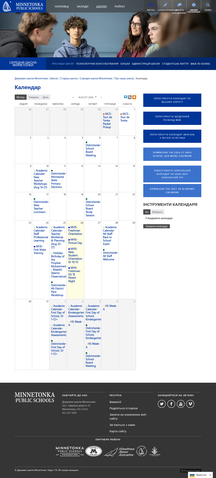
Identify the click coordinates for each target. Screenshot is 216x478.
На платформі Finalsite (190, 470)
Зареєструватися (165, 10)
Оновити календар (156, 226)
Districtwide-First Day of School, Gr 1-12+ (58, 349)
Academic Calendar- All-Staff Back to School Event (110, 235)
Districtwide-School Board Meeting (93, 150)
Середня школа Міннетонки (23, 63)
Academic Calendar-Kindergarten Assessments (59, 330)
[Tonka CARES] (154, 458)
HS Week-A (75, 323)
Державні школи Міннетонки (19, 2)
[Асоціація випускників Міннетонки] (119, 458)
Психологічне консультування (97, 63)
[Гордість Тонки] (94, 458)
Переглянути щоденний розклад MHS (172, 118)
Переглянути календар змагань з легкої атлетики (172, 136)
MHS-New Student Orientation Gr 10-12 (75, 255)
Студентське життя (175, 63)
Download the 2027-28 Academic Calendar (172, 190)
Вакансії (115, 402)
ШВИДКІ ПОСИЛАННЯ (193, 11)
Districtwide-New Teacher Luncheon (41, 207)
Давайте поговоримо (179, 11)
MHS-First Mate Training (40, 249)
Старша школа (68, 78)
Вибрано (157, 212)
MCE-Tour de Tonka (124, 117)
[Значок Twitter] (162, 404)
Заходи (82, 6)
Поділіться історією (124, 408)
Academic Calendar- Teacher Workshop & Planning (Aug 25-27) (58, 237)
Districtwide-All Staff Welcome (110, 255)
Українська (201, 474)
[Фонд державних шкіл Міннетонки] (70, 458)
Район (120, 6)
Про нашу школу (63, 63)
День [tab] (46, 97)
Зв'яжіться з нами (122, 425)
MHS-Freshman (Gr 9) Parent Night (74, 274)
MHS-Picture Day (75, 241)
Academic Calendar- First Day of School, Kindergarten (94, 312)
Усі (146, 212)
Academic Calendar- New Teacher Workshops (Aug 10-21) (41, 178)
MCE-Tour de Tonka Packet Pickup (107, 120)
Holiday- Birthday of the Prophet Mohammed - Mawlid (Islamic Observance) (58, 264)
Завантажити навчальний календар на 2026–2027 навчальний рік (172, 174)
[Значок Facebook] (171, 404)
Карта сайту (118, 431)
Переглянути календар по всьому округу (172, 100)
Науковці (62, 6)
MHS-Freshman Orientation (75, 230)
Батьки (125, 63)
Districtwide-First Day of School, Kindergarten (94, 333)
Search (210, 10)
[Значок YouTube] (181, 404)
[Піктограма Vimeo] (190, 404)
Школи (101, 6)
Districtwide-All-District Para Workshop (58, 290)
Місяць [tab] (21, 97)
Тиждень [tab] (34, 97)
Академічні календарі (160, 218)
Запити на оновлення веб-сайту (128, 416)
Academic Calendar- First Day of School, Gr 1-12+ (58, 312)
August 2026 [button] (86, 97)
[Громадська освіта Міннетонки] (142, 458)
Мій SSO (151, 10)
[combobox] (200, 475)
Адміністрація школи (146, 63)
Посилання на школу (35, 397)
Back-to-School (200, 63)
